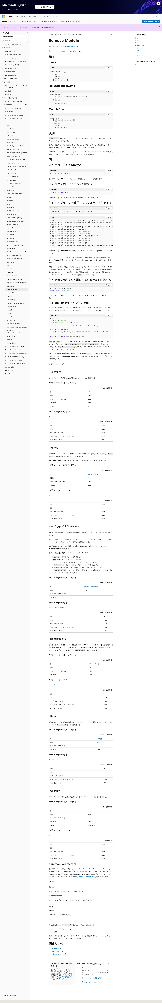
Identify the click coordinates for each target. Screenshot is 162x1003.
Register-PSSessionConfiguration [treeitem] (17, 282)
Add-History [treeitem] (10, 129)
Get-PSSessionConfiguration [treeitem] (15, 221)
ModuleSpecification (90, 587)
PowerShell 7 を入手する (151, 21)
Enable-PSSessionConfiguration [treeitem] (16, 166)
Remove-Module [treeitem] (12, 289)
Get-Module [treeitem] (10, 207)
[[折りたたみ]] (27, 32)
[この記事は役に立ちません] (137, 65)
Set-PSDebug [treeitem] (11, 300)
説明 (136, 40)
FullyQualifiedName (56, 607)
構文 (136, 38)
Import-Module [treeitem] (11, 228)
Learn (51, 34)
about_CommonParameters (83, 877)
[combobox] (15, 36)
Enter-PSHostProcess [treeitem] (13, 170)
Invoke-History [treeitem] (11, 235)
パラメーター (139, 45)
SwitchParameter (93, 392)
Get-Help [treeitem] (9, 197)
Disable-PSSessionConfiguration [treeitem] (17, 153)
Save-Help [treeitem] (10, 296)
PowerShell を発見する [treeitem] (12, 65)
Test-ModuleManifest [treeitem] (13, 324)
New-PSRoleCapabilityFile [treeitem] (15, 245)
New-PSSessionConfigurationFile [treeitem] (17, 252)
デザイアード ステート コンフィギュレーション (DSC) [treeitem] (15, 86)
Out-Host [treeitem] (9, 265)
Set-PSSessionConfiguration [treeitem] (15, 303)
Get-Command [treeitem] (11, 190)
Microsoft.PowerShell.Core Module (67, 46)
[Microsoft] (3, 16)
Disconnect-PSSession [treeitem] (13, 156)
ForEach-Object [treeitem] (11, 187)
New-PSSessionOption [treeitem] (14, 255)
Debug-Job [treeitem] (10, 142)
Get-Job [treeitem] (9, 204)
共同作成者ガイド (61, 978)
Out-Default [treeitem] (10, 262)
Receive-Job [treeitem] (10, 272)
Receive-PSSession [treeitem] (12, 276)
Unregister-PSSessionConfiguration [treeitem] (14, 332)
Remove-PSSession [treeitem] (12, 293)
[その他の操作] (111, 34)
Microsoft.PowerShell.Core (72, 34)
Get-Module (56, 949)
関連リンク (138, 55)
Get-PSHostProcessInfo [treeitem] (14, 211)
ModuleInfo (53, 685)
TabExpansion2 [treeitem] (11, 320)
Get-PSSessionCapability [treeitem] (14, 218)
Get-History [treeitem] (10, 200)
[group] (81, 233)
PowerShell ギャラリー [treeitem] (11, 91)
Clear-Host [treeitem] (10, 136)
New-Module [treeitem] (11, 238)
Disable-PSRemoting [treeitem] (13, 149)
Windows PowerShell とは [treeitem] (13, 54)
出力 (136, 50)
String (99, 739)
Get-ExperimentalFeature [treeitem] (14, 194)
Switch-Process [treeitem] (11, 317)
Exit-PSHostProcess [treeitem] (13, 177)
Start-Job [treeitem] (9, 310)
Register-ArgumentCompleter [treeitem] (16, 279)
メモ (136, 53)
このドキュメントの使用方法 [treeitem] (12, 44)
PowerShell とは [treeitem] (10, 51)
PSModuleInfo (93, 664)
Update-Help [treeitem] (11, 336)
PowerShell (58, 34)
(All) (50, 416)
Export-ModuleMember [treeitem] (14, 183)
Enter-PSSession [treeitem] (12, 173)
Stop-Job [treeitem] (9, 313)
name (51, 759)
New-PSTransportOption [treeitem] (14, 259)
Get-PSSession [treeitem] (11, 214)
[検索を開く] (150, 16)
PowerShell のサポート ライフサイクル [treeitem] (15, 105)
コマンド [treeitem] (9, 122)
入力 (136, 48)
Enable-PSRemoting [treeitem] (13, 163)
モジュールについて (59, 954)
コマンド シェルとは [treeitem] (11, 58)
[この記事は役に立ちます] (135, 65)
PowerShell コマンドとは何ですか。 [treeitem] (16, 61)
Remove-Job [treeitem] (10, 286)
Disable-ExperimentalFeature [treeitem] (16, 146)
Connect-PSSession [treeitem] (13, 139)
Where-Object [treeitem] (11, 343)
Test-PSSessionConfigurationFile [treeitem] (17, 327)
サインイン (156, 16)
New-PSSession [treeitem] (11, 248)
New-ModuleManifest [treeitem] (13, 241)
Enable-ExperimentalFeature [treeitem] (16, 159)
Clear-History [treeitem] (11, 132)
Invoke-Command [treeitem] (12, 231)
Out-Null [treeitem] (9, 269)
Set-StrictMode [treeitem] (11, 306)
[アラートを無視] (158, 3)
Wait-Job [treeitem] (9, 340)
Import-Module (57, 951)
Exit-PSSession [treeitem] (11, 180)
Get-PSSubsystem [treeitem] (12, 224)
